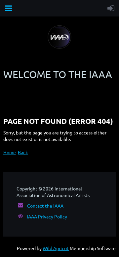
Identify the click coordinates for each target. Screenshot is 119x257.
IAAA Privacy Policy (47, 216)
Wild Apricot (56, 248)
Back (23, 152)
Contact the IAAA (45, 206)
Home (9, 152)
